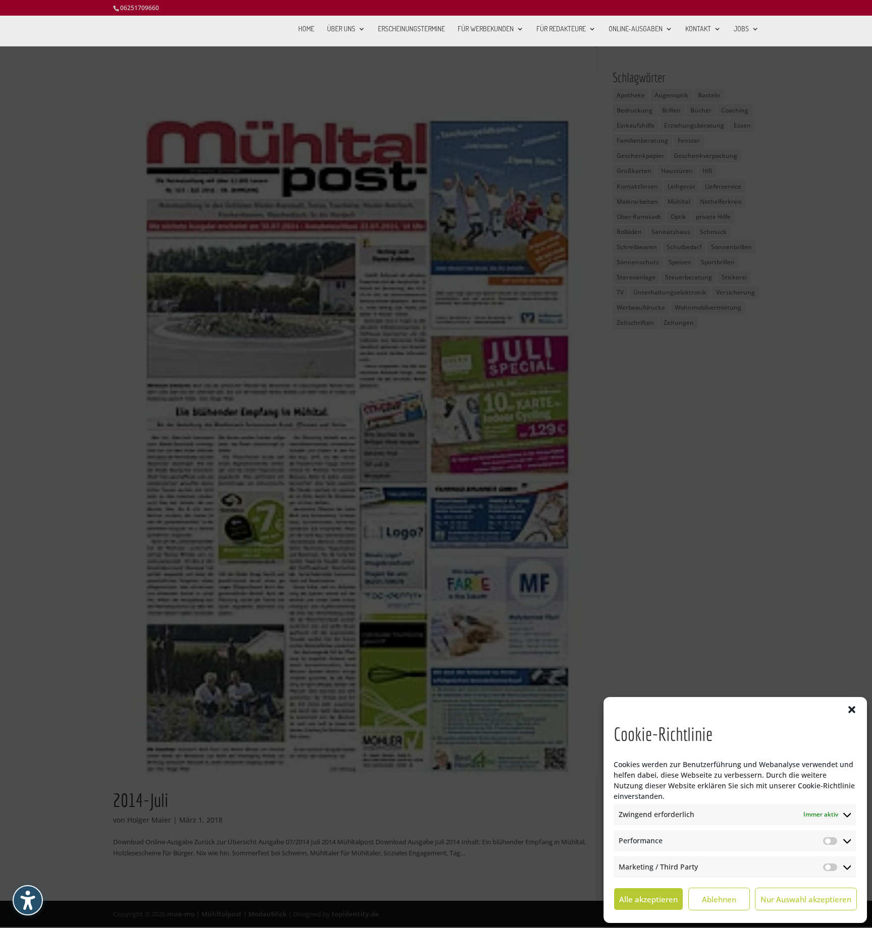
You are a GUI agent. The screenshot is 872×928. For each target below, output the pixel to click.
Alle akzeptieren (648, 899)
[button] (852, 710)
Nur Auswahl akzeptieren (805, 899)
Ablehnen (719, 899)
